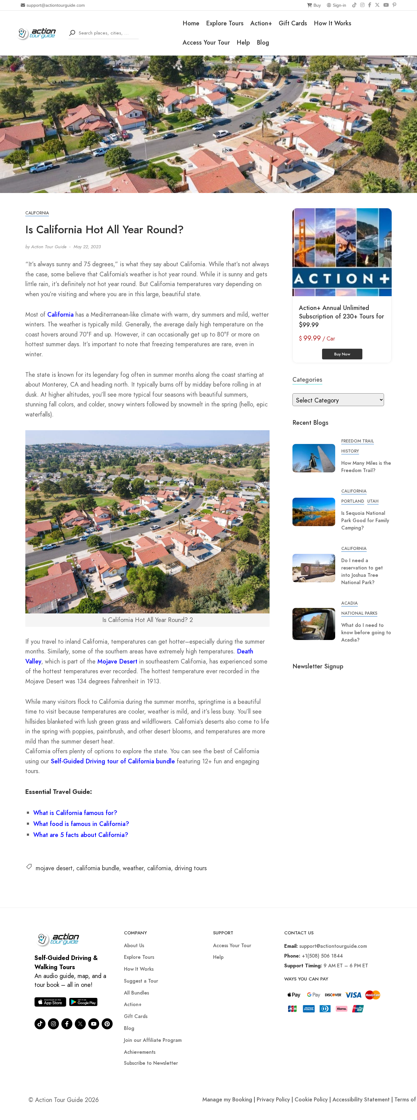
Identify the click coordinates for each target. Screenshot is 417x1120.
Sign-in (339, 5)
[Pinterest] (394, 5)
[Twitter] (80, 1023)
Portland (352, 501)
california (159, 868)
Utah (373, 501)
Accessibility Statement (361, 1100)
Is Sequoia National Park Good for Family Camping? (365, 520)
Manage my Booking (228, 1100)
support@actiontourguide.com (56, 5)
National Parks (359, 613)
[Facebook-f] (66, 1023)
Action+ (261, 23)
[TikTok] (354, 5)
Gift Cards (293, 23)
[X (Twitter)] (377, 5)
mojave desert (54, 868)
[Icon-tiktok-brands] (39, 1023)
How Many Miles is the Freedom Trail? (366, 467)
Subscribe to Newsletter (151, 1063)
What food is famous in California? (81, 824)
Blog (263, 42)
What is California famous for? (75, 813)
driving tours (191, 868)
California (37, 213)
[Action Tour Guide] (38, 32)
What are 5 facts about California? (80, 835)
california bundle (97, 868)
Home (191, 23)
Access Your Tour (206, 42)
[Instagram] (362, 5)
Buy (317, 5)
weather (133, 868)
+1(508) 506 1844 (322, 955)
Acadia (349, 603)
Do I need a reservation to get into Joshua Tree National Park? (362, 571)
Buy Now (342, 354)
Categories (307, 379)
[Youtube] (93, 1023)
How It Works (332, 23)
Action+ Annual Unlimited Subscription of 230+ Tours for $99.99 (341, 316)
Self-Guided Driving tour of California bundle (113, 761)
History (350, 451)
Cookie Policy (311, 1100)
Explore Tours (225, 23)
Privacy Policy (273, 1100)
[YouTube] (386, 5)
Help (243, 42)
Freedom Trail (357, 441)
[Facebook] (369, 5)
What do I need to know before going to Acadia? (366, 632)
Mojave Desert (117, 661)
